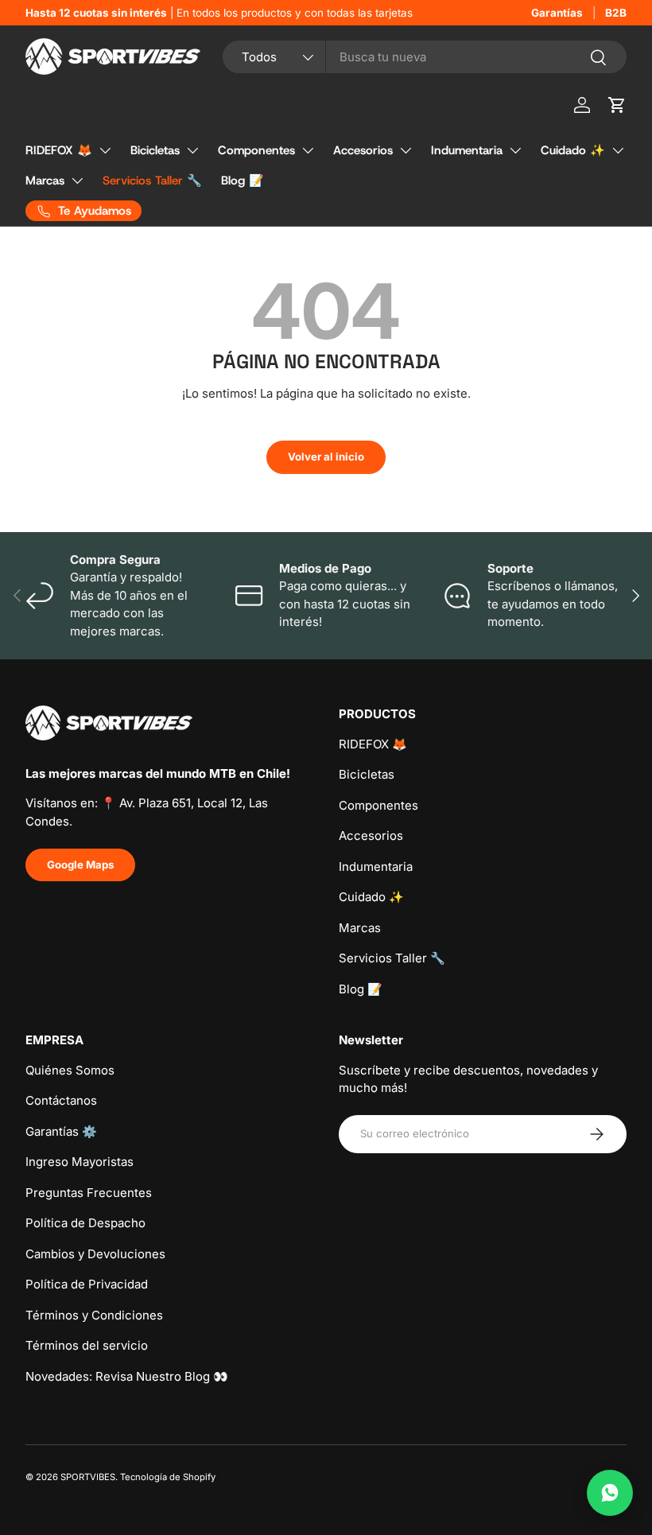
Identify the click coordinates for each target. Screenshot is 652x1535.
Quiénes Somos (69, 1070)
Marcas (44, 180)
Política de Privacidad (86, 1284)
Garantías (557, 12)
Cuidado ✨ (573, 150)
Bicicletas (155, 150)
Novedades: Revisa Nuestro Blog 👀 (126, 1376)
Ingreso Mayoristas (79, 1161)
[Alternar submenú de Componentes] (307, 150)
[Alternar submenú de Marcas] (77, 180)
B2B (616, 12)
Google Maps (80, 864)
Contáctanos (61, 1100)
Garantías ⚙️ (61, 1131)
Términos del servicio (86, 1345)
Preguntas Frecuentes (88, 1192)
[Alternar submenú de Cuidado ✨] (617, 150)
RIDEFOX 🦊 (58, 150)
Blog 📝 (242, 180)
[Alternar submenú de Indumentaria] (515, 150)
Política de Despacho (85, 1222)
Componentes (256, 150)
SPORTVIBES (87, 1477)
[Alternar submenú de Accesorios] (405, 150)
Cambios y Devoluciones (95, 1253)
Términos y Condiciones (94, 1315)
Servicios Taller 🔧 (152, 180)
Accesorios (363, 150)
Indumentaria (467, 150)
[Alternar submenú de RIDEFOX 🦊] (104, 150)
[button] (617, 104)
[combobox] (425, 57)
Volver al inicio (326, 456)
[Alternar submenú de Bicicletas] (192, 150)
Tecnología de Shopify (167, 1477)
